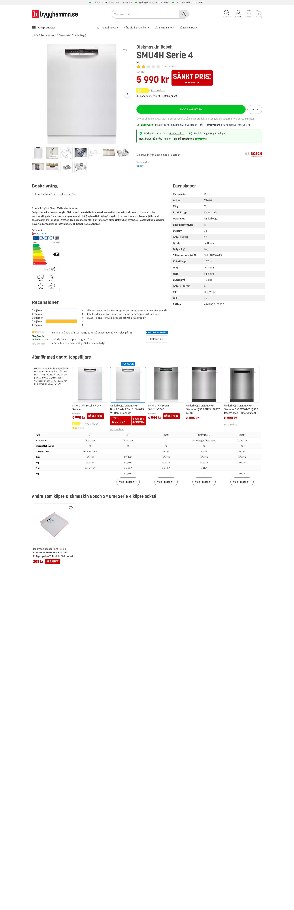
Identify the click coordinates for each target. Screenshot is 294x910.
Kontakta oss (109, 27)
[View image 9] (52, 167)
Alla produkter (46, 27)
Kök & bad (39, 35)
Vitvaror (52, 35)
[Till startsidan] (55, 14)
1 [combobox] (253, 109)
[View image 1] (38, 153)
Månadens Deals (188, 27)
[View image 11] (80, 167)
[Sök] (184, 14)
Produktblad (158, 90)
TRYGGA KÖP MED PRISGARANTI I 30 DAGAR (112, 2)
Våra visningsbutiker (135, 27)
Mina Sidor (238, 17)
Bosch (139, 165)
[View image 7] (123, 153)
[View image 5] (95, 153)
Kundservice (226, 17)
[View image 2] (52, 153)
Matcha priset (169, 95)
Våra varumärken (164, 27)
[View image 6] (109, 153)
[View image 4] (80, 153)
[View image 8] (38, 167)
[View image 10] (66, 167)
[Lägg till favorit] (125, 50)
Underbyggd (80, 35)
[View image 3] (66, 153)
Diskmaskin (64, 35)
